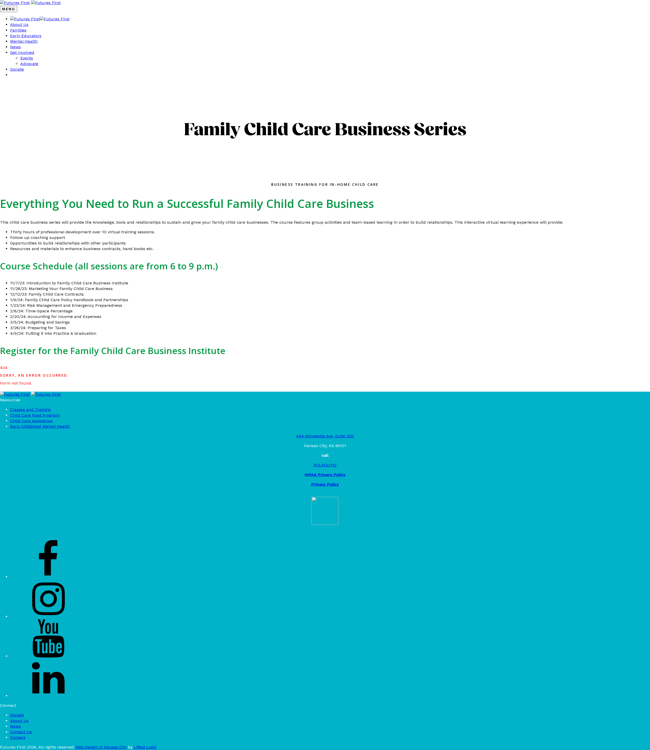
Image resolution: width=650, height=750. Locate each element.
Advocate (29, 63)
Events (26, 58)
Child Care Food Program (35, 415)
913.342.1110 (325, 465)
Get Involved (22, 52)
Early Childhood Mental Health (40, 426)
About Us (19, 24)
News (15, 46)
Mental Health (24, 41)
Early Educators (25, 35)
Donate (17, 69)
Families (18, 30)
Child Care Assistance (31, 420)
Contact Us (21, 731)
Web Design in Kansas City (101, 747)
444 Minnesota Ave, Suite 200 (325, 436)
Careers (17, 737)
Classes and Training (30, 409)
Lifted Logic (145, 747)
